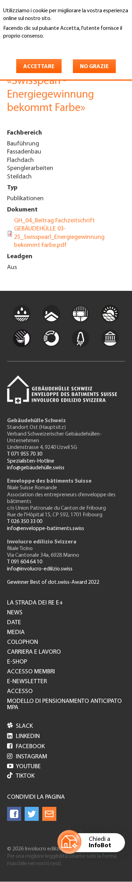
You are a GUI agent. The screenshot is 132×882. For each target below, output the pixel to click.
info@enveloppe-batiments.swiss (45, 528)
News (15, 613)
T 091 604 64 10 (24, 562)
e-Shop (17, 662)
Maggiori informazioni (33, 46)
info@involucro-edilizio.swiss (40, 569)
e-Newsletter (27, 682)
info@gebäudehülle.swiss (35, 468)
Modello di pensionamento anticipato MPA (64, 704)
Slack (20, 726)
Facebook (26, 747)
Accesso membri (31, 672)
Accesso (20, 691)
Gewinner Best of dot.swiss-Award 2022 (53, 582)
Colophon (22, 642)
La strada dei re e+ (35, 603)
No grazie (94, 67)
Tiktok (25, 776)
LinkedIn (23, 736)
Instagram (27, 757)
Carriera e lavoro (34, 652)
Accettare (39, 67)
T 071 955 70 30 (24, 454)
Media (16, 632)
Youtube (24, 767)
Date (14, 623)
